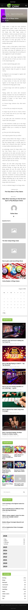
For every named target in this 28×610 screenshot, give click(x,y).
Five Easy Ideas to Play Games (14, 191)
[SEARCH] (24, 492)
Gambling (4, 589)
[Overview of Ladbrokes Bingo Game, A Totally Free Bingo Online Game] (8, 449)
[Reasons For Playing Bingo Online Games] (20, 464)
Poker (3, 596)
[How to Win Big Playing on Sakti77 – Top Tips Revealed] (14, 353)
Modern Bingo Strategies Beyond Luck (13, 522)
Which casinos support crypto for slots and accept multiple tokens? (13, 516)
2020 (5, 563)
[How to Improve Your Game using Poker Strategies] (14, 399)
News (3, 591)
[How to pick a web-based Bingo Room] (20, 478)
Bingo (4, 16)
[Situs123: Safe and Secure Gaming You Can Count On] (14, 330)
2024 (5, 550)
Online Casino (5, 593)
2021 (5, 560)
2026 (5, 536)
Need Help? (12, 2)
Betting (4, 578)
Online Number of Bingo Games (11, 281)
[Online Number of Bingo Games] (20, 449)
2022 (5, 557)
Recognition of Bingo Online (7, 484)
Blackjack (4, 582)
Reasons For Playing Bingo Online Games (19, 470)
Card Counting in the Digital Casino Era (13, 503)
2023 (5, 553)
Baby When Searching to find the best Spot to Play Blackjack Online (14, 199)
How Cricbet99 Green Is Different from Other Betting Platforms (13, 509)
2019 (5, 566)
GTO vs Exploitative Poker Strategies (12, 527)
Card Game (5, 584)
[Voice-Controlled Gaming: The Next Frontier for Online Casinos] (14, 422)
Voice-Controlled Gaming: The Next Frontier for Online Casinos (12, 433)
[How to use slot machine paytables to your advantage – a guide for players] (14, 376)
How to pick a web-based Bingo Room (12, 261)
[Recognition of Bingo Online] (8, 478)
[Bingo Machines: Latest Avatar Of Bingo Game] (8, 464)
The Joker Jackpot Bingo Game (10, 240)
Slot (3, 598)
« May (3, 313)
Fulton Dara (14, 213)
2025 (5, 547)
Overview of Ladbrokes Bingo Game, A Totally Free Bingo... (7, 456)
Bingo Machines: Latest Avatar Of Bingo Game (6, 471)
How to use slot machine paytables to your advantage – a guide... (12, 387)
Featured (4, 587)
